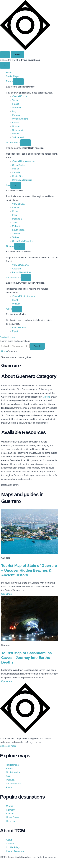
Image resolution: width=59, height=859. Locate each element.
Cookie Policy (13, 847)
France (15, 104)
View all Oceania (20, 265)
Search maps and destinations (15, 341)
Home (9, 72)
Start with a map (8, 337)
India (14, 215)
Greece (16, 126)
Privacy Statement (15, 851)
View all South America (23, 296)
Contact (10, 843)
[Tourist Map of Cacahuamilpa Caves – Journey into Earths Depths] (29, 618)
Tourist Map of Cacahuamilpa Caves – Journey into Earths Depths (26, 657)
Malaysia (16, 226)
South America (13, 277)
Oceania (10, 246)
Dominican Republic (22, 180)
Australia (16, 268)
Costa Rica (17, 176)
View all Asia (18, 204)
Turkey (15, 237)
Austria (15, 122)
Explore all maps (8, 746)
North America (13, 142)
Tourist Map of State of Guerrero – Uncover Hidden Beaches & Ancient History (29, 570)
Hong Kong (11, 821)
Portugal (16, 115)
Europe (9, 81)
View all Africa (19, 327)
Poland (15, 133)
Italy (14, 111)
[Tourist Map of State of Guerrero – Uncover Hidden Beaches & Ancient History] (29, 531)
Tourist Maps (12, 76)
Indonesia (17, 219)
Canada (16, 172)
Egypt (15, 331)
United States (18, 165)
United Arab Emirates (22, 241)
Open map (8, 594)
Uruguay (16, 304)
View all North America (23, 161)
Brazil (15, 300)
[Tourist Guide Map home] (25, 49)
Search (37, 346)
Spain (15, 100)
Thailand (16, 233)
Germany (16, 107)
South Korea (18, 230)
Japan (15, 222)
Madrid (9, 806)
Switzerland (18, 137)
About (9, 840)
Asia (8, 185)
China (15, 211)
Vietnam (16, 207)
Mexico (15, 168)
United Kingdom (20, 119)
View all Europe (19, 96)
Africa (9, 309)
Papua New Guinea (21, 272)
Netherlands (18, 130)
